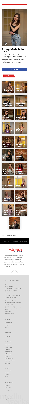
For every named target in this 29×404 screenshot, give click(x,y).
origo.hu (7, 327)
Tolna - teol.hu (8, 309)
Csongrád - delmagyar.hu (11, 290)
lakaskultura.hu (8, 347)
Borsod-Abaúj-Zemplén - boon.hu (13, 288)
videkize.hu (7, 361)
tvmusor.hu (7, 363)
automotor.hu (8, 345)
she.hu (6, 378)
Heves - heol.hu (9, 299)
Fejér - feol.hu (8, 293)
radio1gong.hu (8, 398)
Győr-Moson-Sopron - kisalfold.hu (13, 295)
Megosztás (14, 69)
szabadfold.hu (8, 324)
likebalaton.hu (8, 351)
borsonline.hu (8, 371)
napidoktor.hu (8, 353)
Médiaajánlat (14, 241)
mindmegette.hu (9, 354)
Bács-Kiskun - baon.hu (10, 283)
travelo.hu (7, 356)
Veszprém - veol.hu (9, 313)
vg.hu (6, 335)
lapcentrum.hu (8, 390)
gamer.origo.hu (8, 349)
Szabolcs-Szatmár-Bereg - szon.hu (13, 307)
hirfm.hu (7, 399)
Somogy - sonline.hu (10, 306)
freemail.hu (7, 385)
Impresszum (5, 241)
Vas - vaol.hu (8, 311)
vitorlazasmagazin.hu (10, 360)
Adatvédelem (23, 241)
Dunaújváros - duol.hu (10, 291)
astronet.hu (8, 344)
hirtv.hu (7, 325)
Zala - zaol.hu (8, 315)
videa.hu (7, 388)
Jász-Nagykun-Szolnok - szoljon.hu (13, 300)
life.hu (6, 376)
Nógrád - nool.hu (9, 304)
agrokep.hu (8, 336)
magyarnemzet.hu (9, 322)
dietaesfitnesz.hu (9, 358)
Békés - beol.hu (9, 286)
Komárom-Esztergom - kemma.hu (13, 302)
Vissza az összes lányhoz (9, 235)
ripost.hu (7, 372)
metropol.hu (8, 374)
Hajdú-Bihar (9, 76)
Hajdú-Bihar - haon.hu (10, 297)
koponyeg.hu (8, 387)
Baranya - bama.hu (9, 284)
